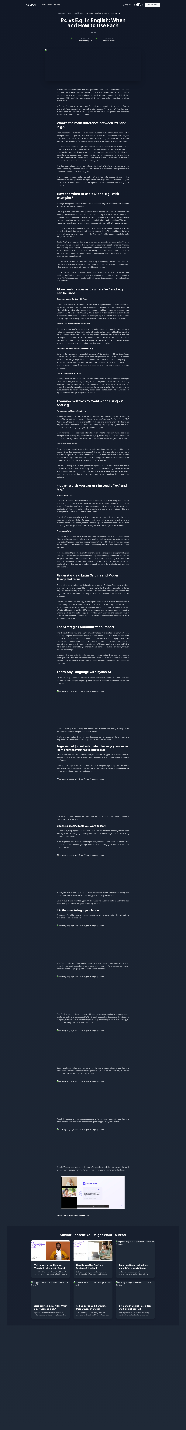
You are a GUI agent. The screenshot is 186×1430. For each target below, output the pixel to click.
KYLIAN (31, 4)
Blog (69, 13)
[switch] (138, 4)
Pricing (57, 5)
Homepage (61, 13)
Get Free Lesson (152, 5)
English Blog (78, 13)
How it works (46, 5)
